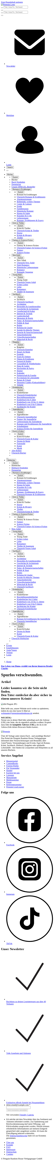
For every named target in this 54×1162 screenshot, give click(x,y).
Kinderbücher (18, 387)
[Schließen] (7, 458)
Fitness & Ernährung (25, 359)
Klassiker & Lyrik (24, 216)
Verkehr (20, 385)
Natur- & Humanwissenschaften (30, 321)
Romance (21, 270)
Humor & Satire (23, 213)
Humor (20, 371)
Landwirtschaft (23, 316)
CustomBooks (12, 763)
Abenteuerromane (24, 199)
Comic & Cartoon (24, 204)
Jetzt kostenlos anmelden (17, 1110)
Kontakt (9, 1145)
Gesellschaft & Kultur (26, 311)
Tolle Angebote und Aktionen (18, 1053)
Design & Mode (23, 441)
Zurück (15, 177)
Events (9, 645)
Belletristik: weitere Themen (28, 202)
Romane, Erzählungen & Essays (30, 220)
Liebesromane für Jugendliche (29, 422)
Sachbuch (16, 294)
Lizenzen (10, 775)
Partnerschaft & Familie (26, 375)
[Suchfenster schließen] (2, 10)
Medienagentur (12, 780)
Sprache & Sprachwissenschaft (29, 332)
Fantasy (20, 250)
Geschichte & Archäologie (28, 309)
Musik (19, 448)
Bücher (10, 174)
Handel (9, 770)
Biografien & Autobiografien (29, 306)
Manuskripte (11, 777)
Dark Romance (23, 265)
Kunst (19, 446)
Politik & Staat (23, 323)
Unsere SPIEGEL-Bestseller (23, 187)
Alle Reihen (16, 450)
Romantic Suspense (25, 272)
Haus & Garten (23, 366)
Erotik (19, 206)
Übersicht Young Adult (26, 282)
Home (8, 662)
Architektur (21, 304)
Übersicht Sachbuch (25, 302)
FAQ (8, 1147)
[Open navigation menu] (7, 170)
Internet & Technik (24, 313)
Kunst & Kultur (18, 431)
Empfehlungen (12, 648)
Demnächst (16, 184)
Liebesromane (22, 218)
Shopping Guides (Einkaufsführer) (31, 382)
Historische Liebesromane (27, 267)
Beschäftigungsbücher (26, 397)
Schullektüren (22, 426)
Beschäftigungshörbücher (27, 597)
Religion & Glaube (25, 328)
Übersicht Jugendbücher (27, 417)
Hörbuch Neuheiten (20, 468)
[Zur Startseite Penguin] (8, 4)
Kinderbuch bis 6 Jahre (26, 400)
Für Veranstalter (12, 768)
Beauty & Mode (23, 352)
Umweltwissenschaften (26, 337)
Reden (19, 325)
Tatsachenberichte (24, 335)
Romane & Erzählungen (22, 189)
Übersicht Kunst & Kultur (27, 439)
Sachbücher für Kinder (26, 407)
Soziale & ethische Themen (28, 330)
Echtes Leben (22, 285)
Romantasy (21, 289)
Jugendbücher (18, 409)
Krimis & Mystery (24, 235)
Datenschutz (11, 1152)
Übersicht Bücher (19, 453)
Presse (9, 782)
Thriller (20, 238)
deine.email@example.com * (18, 1105)
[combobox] (27, 7)
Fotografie (21, 443)
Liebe (19, 287)
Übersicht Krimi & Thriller (28, 231)
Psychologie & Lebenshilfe (28, 378)
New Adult (16, 255)
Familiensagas (22, 209)
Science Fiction (23, 524)
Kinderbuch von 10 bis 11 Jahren (30, 402)
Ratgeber (16, 342)
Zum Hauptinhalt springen (12, 2)
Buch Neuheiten (18, 182)
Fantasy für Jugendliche (26, 419)
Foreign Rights (12, 766)
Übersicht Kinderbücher (27, 395)
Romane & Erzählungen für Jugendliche (33, 619)
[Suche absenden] (2, 7)
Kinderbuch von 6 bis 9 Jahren (29, 404)
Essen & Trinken (24, 357)
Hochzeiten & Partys (25, 368)
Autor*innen (11, 650)
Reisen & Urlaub (24, 380)
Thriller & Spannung (25, 292)
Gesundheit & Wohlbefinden (28, 364)
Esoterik (20, 354)
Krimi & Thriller (18, 223)
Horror (19, 233)
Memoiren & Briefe (25, 318)
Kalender (20, 373)
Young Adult (17, 275)
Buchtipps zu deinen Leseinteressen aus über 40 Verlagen (26, 1002)
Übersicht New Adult (25, 263)
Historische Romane (25, 211)
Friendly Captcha (27, 1115)
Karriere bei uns (13, 773)
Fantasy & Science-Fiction (23, 240)
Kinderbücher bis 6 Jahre (27, 599)
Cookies (9, 1154)
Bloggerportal (12, 761)
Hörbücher (11, 460)
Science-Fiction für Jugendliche (30, 429)
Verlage (9, 652)
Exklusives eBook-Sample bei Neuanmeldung (25, 1102)
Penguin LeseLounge (15, 787)
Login (8, 655)
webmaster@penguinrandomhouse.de (16, 713)
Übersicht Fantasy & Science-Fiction (32, 248)
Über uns (10, 1142)
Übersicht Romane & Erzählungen (31, 197)
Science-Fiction (23, 252)
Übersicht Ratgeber (25, 349)
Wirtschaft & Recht (25, 339)
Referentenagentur (13, 784)
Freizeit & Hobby (24, 361)
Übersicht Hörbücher (20, 638)
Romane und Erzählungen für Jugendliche (34, 424)
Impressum (10, 1149)
